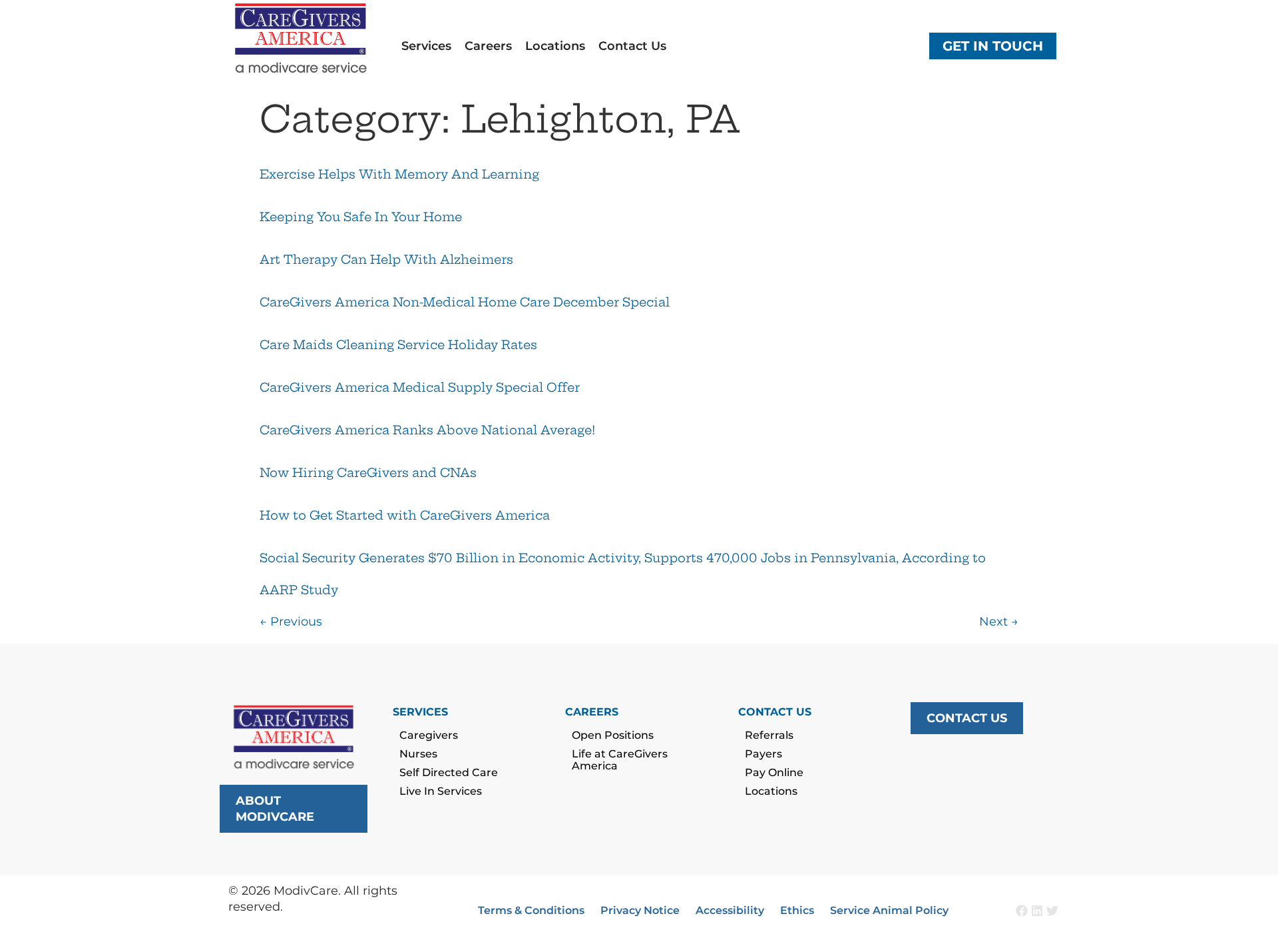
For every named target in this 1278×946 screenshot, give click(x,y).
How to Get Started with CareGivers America (405, 515)
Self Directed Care (448, 772)
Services (426, 46)
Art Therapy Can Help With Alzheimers (386, 259)
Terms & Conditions (531, 910)
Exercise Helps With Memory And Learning (399, 174)
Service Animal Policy (889, 910)
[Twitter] (1052, 911)
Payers (763, 753)
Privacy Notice (640, 910)
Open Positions (613, 735)
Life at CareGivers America (620, 759)
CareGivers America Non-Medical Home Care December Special (465, 302)
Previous (291, 621)
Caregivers (428, 735)
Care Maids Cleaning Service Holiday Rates (398, 344)
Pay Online (774, 772)
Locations (555, 46)
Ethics (797, 910)
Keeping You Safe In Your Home (361, 217)
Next (998, 621)
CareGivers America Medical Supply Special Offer (420, 387)
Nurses (418, 753)
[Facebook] (1022, 911)
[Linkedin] (1037, 911)
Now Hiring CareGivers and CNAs (368, 472)
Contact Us (632, 46)
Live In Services (440, 791)
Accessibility (730, 910)
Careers (488, 46)
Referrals (769, 735)
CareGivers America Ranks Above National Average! (427, 430)
